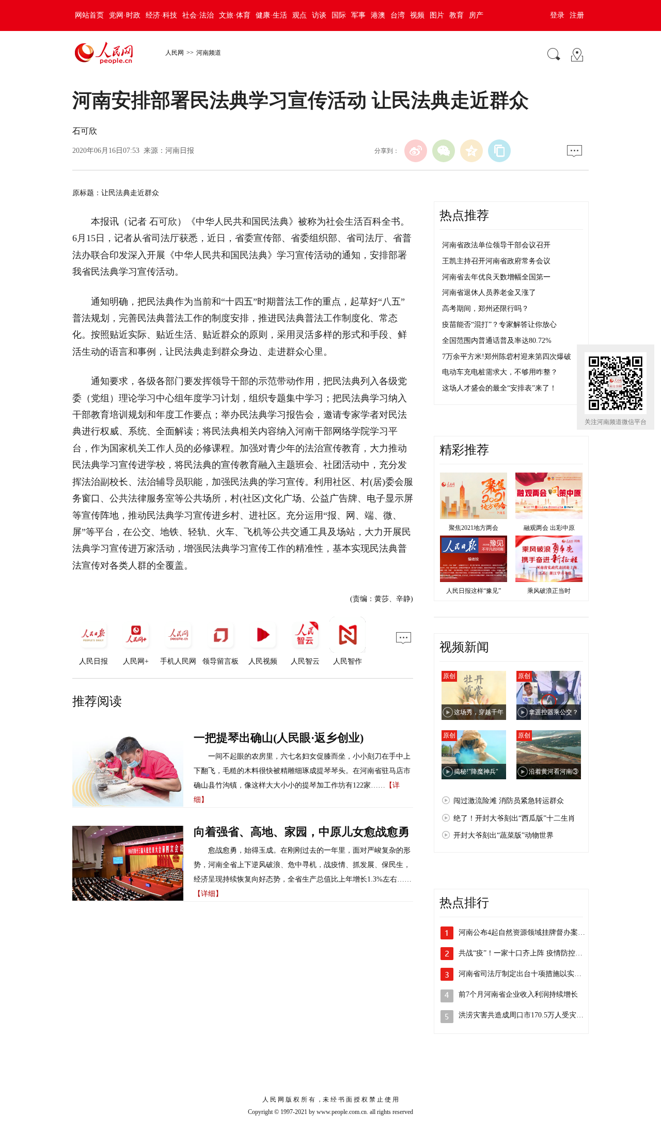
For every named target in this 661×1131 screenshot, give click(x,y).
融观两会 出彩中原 (549, 527)
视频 (417, 15)
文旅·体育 (234, 15)
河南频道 (208, 52)
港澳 (378, 15)
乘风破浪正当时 (549, 590)
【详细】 (208, 894)
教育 (456, 15)
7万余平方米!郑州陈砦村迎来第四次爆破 (506, 356)
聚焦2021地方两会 (473, 527)
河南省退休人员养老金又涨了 (489, 292)
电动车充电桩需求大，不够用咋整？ (500, 372)
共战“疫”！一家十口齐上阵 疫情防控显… (524, 953)
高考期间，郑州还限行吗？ (485, 308)
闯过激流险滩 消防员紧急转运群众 (508, 801)
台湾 (397, 15)
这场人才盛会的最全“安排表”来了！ (499, 388)
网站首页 (89, 15)
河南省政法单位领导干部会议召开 (496, 245)
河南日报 (179, 150)
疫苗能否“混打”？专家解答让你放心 (499, 324)
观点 (299, 15)
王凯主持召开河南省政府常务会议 (496, 261)
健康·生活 (271, 15)
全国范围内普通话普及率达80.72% (497, 340)
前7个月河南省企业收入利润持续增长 (518, 994)
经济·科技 (161, 15)
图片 (437, 15)
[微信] (443, 150)
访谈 (319, 15)
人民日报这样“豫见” (473, 590)
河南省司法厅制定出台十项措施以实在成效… (531, 974)
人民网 (174, 52)
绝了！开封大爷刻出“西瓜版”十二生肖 (514, 818)
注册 (577, 15)
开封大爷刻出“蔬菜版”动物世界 (503, 835)
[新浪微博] (415, 150)
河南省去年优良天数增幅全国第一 (496, 277)
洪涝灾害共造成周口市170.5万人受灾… (521, 1015)
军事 (358, 15)
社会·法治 (198, 15)
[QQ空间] (471, 150)
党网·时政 (124, 15)
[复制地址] (499, 150)
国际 (339, 15)
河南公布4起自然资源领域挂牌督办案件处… (529, 932)
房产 (476, 15)
